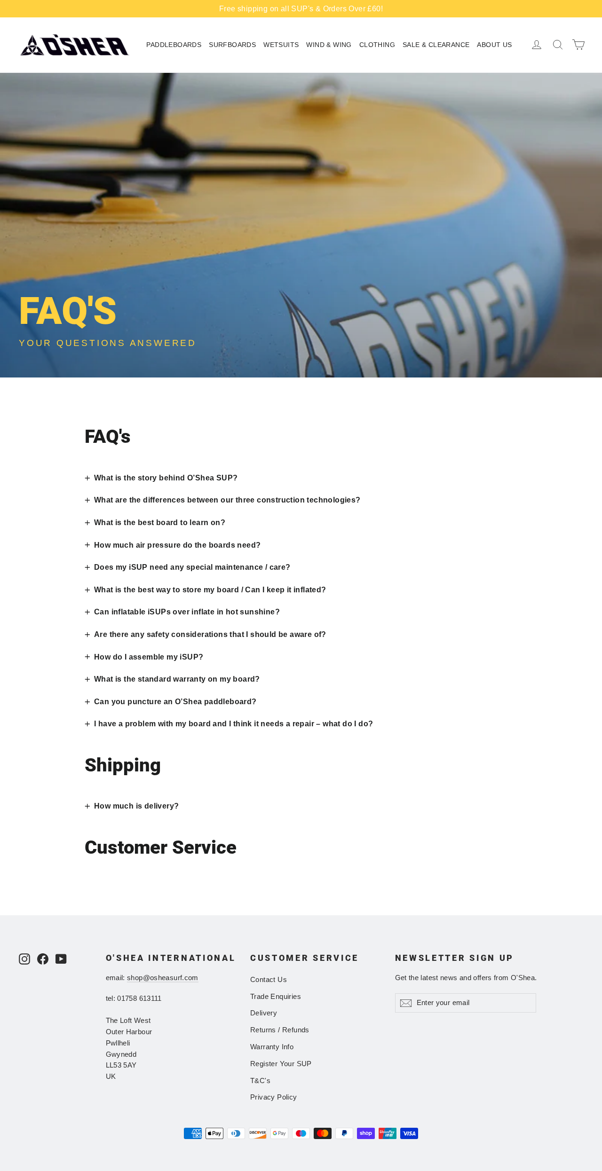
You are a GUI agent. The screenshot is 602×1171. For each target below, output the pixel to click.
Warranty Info (271, 1047)
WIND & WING (328, 44)
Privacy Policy (273, 1097)
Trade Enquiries (275, 996)
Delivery (263, 1013)
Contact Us (268, 979)
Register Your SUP (281, 1064)
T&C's (260, 1081)
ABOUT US (494, 44)
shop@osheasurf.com (162, 978)
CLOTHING (377, 44)
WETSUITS (281, 44)
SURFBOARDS (232, 44)
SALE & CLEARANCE (436, 44)
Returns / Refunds (279, 1030)
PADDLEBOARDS (173, 44)
